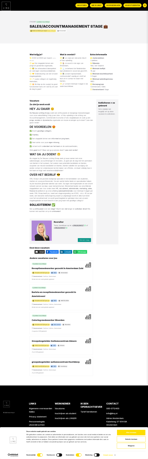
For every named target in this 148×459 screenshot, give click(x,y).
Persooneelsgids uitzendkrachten (37, 423)
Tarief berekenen (89, 412)
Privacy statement (38, 416)
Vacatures (82, 5)
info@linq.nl (111, 413)
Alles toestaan (131, 432)
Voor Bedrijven (113, 5)
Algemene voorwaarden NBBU (40, 410)
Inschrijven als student (65, 413)
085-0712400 (112, 408)
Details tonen (108, 455)
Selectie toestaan (131, 439)
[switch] (59, 455)
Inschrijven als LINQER (65, 418)
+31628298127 (78, 225)
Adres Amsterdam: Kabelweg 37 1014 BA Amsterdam (116, 421)
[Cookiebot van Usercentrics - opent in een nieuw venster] (13, 455)
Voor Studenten (132, 5)
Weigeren (131, 446)
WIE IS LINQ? (96, 5)
